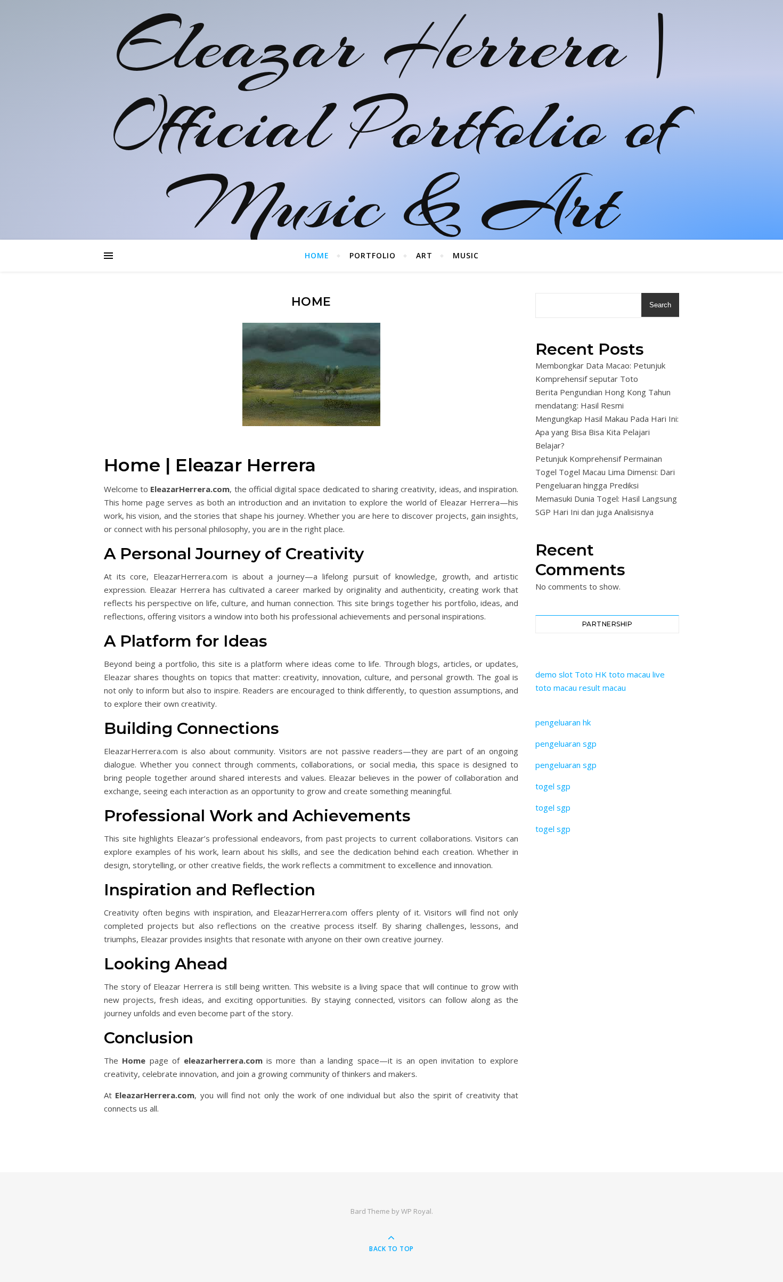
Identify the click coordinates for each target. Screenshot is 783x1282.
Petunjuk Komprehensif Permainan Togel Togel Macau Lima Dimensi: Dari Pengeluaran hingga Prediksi (605, 472)
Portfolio (372, 255)
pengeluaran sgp (566, 743)
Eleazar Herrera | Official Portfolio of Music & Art (391, 125)
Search (660, 305)
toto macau (629, 674)
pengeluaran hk (563, 722)
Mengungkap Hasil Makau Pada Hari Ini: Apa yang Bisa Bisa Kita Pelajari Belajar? (607, 432)
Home (317, 255)
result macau (602, 687)
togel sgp (552, 786)
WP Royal (416, 1211)
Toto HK (591, 674)
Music (466, 255)
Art (424, 255)
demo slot (554, 674)
